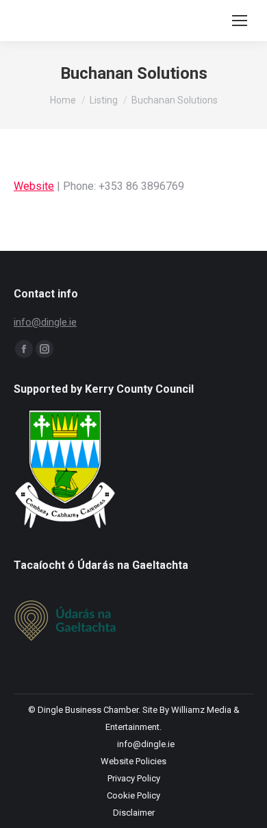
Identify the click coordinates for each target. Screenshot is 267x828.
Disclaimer (134, 812)
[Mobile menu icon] (239, 20)
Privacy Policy (133, 778)
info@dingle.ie (45, 322)
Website (34, 186)
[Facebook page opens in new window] (24, 349)
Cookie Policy (133, 795)
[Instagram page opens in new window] (44, 349)
